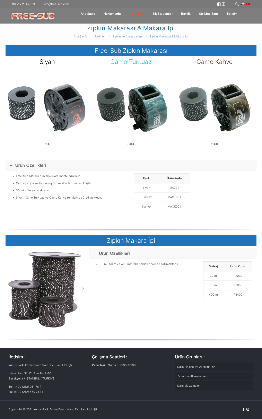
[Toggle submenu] (113, 21)
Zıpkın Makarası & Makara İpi (169, 36)
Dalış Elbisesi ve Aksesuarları (196, 366)
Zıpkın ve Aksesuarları (127, 36)
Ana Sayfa (80, 36)
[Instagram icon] (247, 409)
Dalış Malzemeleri (188, 385)
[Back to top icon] (242, 410)
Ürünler (100, 36)
